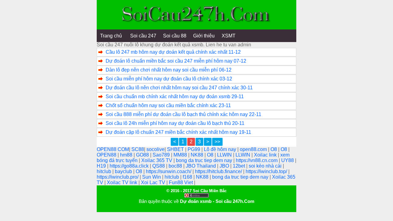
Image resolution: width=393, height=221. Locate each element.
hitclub (104, 171)
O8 (274, 149)
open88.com (254, 149)
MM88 (180, 154)
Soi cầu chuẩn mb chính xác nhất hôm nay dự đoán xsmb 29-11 (175, 96)
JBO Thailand (201, 166)
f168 (188, 177)
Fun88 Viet (181, 182)
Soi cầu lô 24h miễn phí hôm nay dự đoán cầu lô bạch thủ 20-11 (175, 123)
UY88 (288, 160)
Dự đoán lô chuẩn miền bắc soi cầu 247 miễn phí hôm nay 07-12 (176, 61)
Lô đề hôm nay (220, 149)
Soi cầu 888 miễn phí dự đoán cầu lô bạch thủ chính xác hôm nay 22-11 (183, 114)
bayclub (124, 171)
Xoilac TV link (122, 182)
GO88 (143, 154)
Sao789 (162, 154)
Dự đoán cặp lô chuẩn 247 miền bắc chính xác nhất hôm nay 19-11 (178, 132)
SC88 (137, 149)
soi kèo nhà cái (266, 166)
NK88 (197, 154)
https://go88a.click (130, 166)
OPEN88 (107, 154)
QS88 (159, 166)
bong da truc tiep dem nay (204, 160)
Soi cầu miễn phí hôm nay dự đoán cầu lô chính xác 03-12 (169, 78)
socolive (155, 149)
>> (217, 141)
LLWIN (225, 154)
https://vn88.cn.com (257, 160)
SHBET (176, 149)
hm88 (127, 154)
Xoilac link (266, 154)
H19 (102, 166)
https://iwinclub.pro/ (118, 177)
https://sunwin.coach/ (169, 171)
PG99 (194, 149)
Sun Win (152, 177)
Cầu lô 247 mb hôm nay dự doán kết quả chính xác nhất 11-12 (173, 52)
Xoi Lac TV (153, 182)
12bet (239, 166)
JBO (225, 166)
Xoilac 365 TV (157, 160)
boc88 (176, 166)
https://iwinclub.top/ (267, 171)
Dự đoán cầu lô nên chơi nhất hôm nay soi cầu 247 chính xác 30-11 (179, 87)
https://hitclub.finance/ (219, 171)
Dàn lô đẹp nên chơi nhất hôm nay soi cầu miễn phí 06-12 (169, 69)
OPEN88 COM (113, 149)
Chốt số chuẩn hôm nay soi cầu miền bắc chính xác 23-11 (168, 105)
